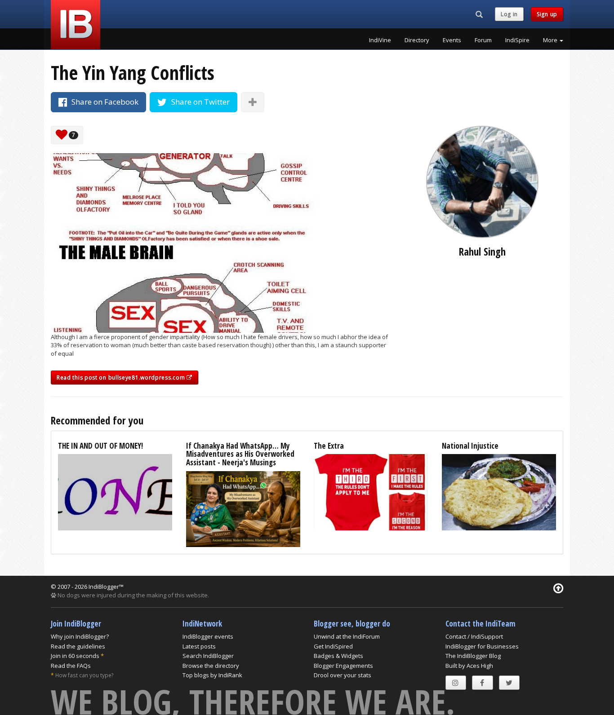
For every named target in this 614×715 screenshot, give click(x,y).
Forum (483, 40)
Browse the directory (210, 666)
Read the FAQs (71, 666)
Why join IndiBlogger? (80, 636)
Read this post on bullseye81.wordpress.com (122, 377)
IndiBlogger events (207, 636)
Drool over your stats (342, 675)
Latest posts (199, 646)
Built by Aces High (469, 666)
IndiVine (380, 40)
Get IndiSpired (333, 646)
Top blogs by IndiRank (212, 675)
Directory (417, 40)
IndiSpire (517, 40)
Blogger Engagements (343, 666)
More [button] (551, 40)
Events (452, 40)
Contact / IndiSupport (474, 636)
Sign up (547, 14)
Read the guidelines (78, 646)
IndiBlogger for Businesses (482, 646)
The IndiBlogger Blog (473, 656)
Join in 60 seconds (75, 656)
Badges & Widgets (338, 656)
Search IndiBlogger (208, 656)
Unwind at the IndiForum (347, 636)
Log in (509, 14)
